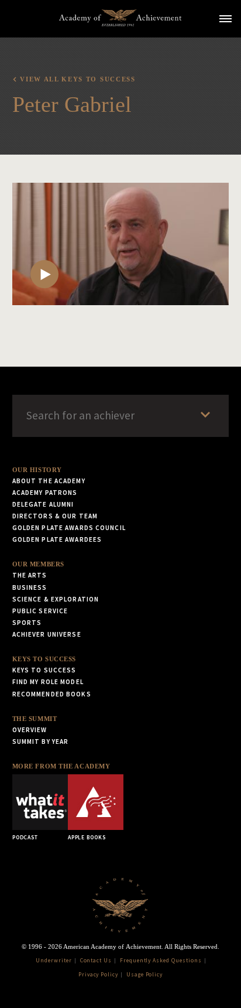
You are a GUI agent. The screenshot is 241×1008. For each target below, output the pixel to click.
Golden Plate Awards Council (69, 528)
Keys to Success (44, 658)
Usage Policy (144, 974)
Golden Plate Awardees (57, 539)
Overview (29, 730)
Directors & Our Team (55, 516)
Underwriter (54, 960)
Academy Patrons (45, 492)
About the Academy (48, 481)
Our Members (38, 564)
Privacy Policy (98, 974)
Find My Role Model (48, 682)
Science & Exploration (55, 599)
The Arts (29, 575)
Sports (27, 623)
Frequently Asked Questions (161, 960)
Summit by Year (40, 741)
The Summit (34, 718)
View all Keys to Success (77, 79)
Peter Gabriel (72, 104)
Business (29, 587)
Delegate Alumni (43, 504)
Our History (37, 469)
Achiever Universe (46, 634)
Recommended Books (51, 694)
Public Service (40, 611)
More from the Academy (61, 766)
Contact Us (96, 960)
